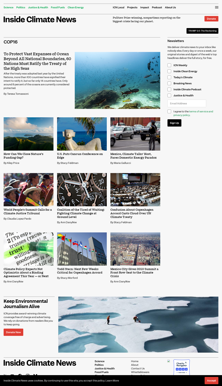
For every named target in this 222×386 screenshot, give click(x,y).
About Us (170, 7)
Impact (144, 7)
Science (8, 7)
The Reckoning (202, 30)
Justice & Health (38, 7)
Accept (211, 380)
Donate (211, 18)
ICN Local (118, 7)
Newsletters (175, 41)
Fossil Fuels (58, 7)
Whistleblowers (140, 372)
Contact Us (138, 368)
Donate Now (13, 332)
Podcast (157, 7)
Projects (132, 7)
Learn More (112, 380)
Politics (20, 7)
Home (134, 361)
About (134, 365)
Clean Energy (76, 7)
